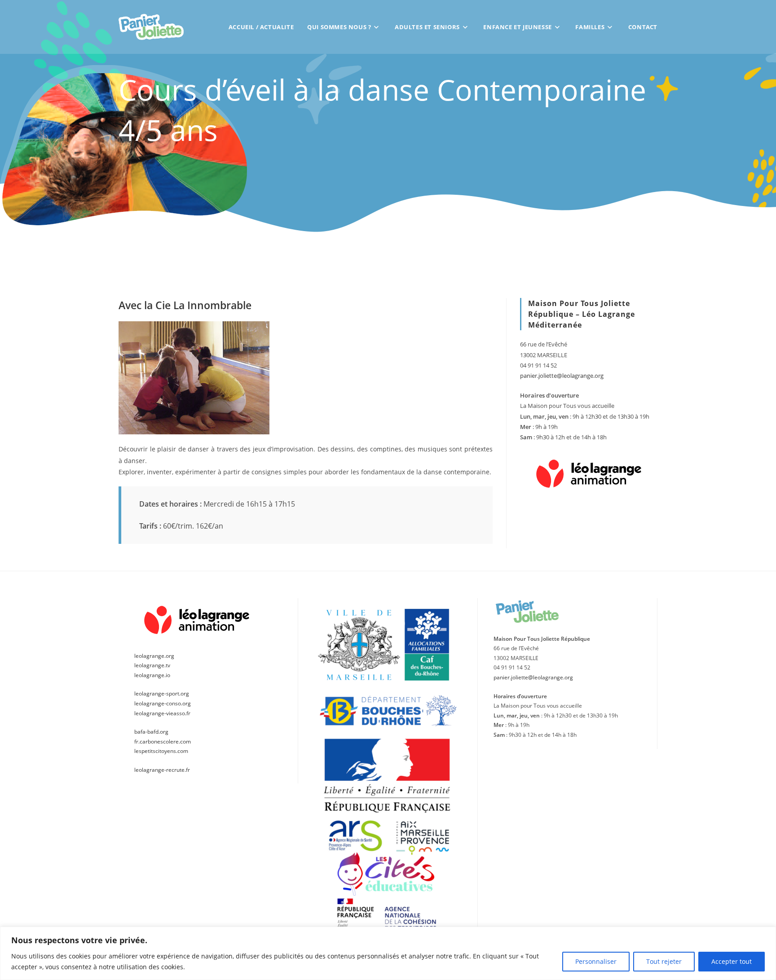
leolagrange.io (152, 675)
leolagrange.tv (152, 665)
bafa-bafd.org (151, 731)
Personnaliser (596, 961)
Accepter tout (731, 961)
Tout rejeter (664, 961)
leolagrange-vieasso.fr (162, 713)
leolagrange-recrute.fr (162, 770)
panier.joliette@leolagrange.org (562, 376)
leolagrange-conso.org (162, 703)
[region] (388, 953)
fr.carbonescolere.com (162, 741)
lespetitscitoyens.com (161, 751)
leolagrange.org (154, 656)
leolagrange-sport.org (161, 693)
